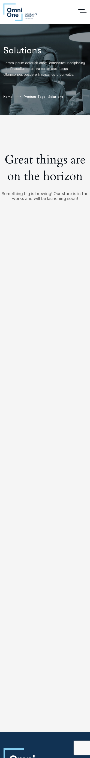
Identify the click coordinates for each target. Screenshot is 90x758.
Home (7, 97)
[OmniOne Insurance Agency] (20, 12)
